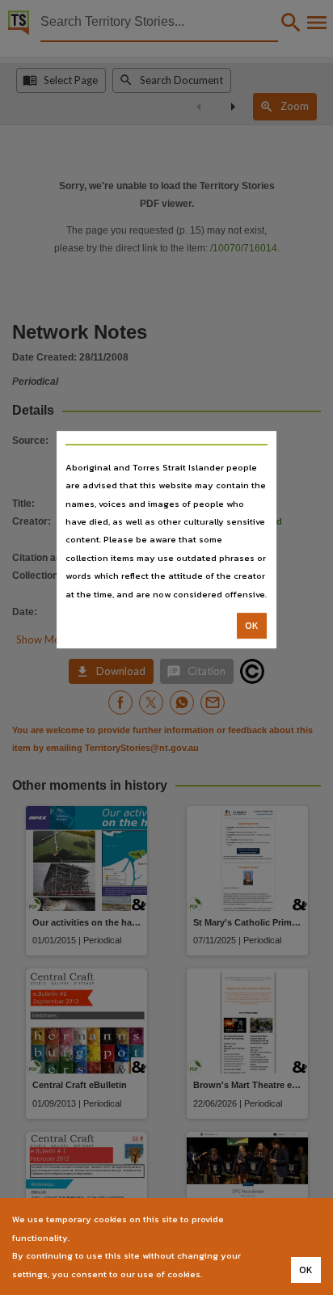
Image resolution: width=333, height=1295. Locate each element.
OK (252, 625)
